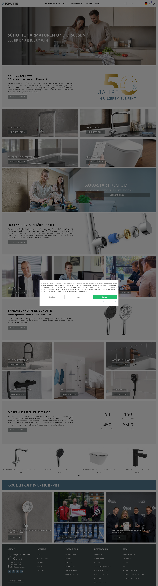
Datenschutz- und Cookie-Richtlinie (108, 302)
